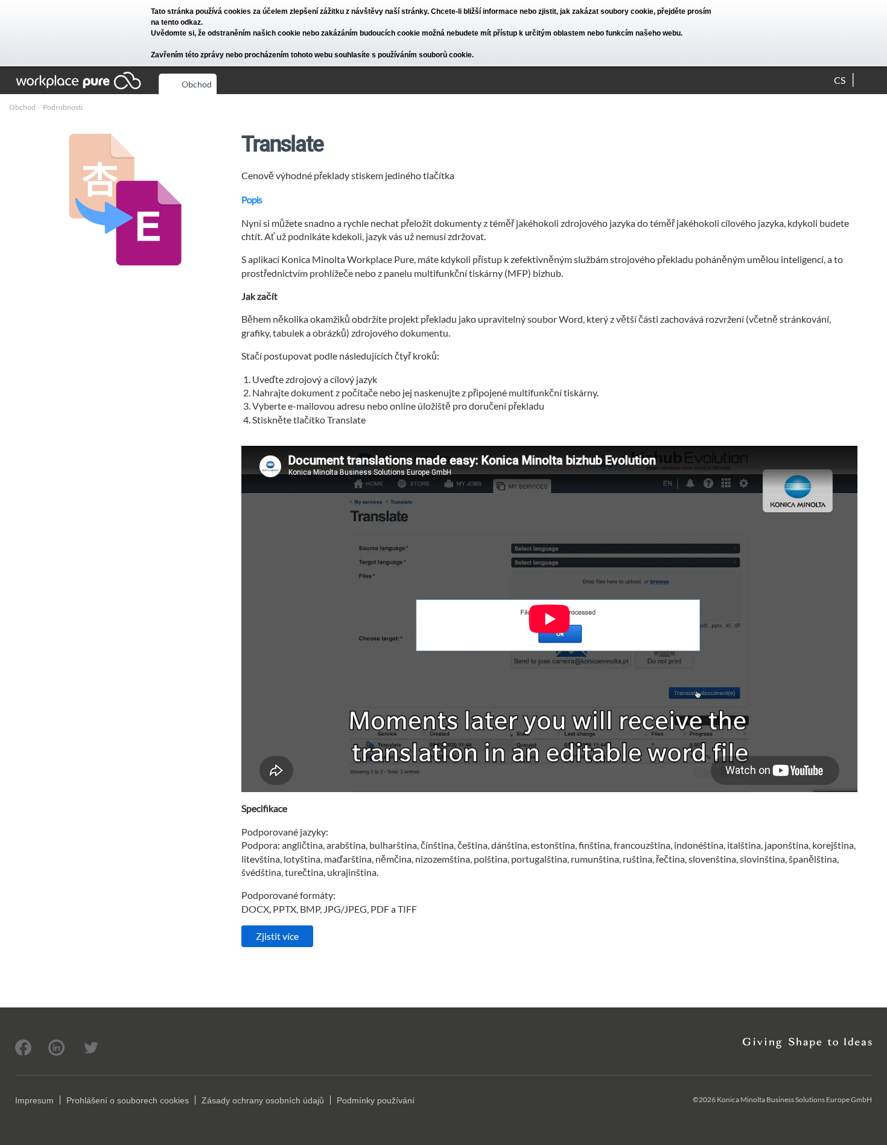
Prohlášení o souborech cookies (127, 1100)
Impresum (34, 1100)
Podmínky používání (376, 1100)
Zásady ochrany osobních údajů (263, 1100)
